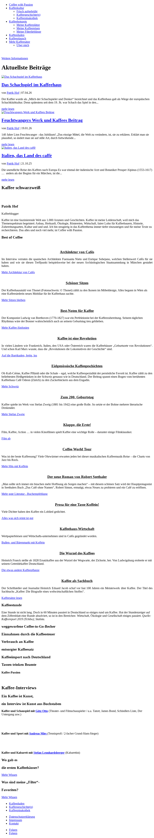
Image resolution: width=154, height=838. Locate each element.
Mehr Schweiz (10, 386)
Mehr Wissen (9, 774)
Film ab (6, 438)
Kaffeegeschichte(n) (28, 14)
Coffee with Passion (21, 4)
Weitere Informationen (15, 58)
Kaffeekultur (16, 8)
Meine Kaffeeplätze (28, 24)
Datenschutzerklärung (22, 816)
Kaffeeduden (16, 35)
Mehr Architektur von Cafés (18, 272)
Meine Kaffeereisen (28, 28)
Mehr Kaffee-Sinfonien (15, 327)
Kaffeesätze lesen (12, 597)
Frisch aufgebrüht (27, 11)
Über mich (23, 45)
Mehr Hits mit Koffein (15, 466)
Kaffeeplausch (17, 38)
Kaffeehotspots (18, 21)
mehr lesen (8, 108)
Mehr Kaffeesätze (19, 41)
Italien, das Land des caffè (27, 155)
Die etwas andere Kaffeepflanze (20, 570)
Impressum (15, 820)
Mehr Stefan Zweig (13, 414)
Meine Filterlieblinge (29, 31)
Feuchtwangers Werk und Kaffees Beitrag (42, 120)
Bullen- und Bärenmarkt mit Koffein (23, 542)
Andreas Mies (38, 733)
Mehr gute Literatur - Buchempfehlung (25, 493)
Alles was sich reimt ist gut (17, 518)
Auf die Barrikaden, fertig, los (19, 355)
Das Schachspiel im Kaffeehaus (31, 84)
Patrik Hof (13, 92)
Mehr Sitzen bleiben (13, 300)
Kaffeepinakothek (27, 18)
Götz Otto (41, 711)
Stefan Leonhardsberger (49, 752)
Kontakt (14, 823)
